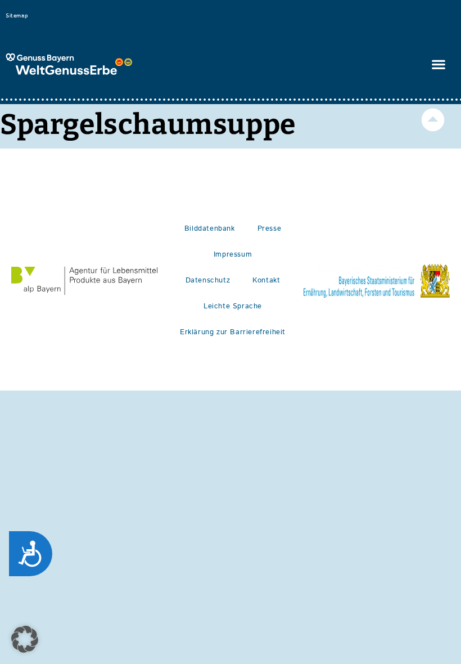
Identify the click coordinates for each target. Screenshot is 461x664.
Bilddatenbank (209, 228)
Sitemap (17, 16)
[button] (438, 64)
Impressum (233, 254)
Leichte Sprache (233, 306)
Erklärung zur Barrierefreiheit (233, 332)
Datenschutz (208, 280)
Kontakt (266, 280)
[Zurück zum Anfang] (433, 120)
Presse (269, 228)
